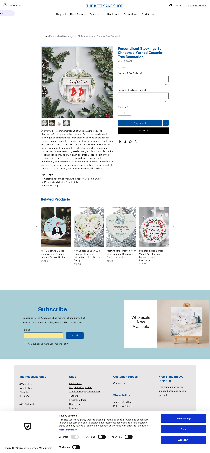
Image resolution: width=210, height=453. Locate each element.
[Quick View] (56, 227)
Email (27, 329)
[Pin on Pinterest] (125, 141)
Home (44, 36)
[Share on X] (136, 141)
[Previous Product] (36, 227)
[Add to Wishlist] (166, 123)
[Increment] (129, 112)
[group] (105, 236)
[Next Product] (173, 227)
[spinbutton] (124, 112)
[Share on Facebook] (119, 141)
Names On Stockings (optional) (132, 90)
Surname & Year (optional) (130, 73)
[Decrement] (120, 112)
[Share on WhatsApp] (130, 141)
